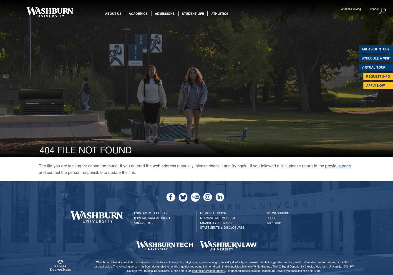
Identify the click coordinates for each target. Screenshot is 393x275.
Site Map (274, 222)
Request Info (378, 76)
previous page (338, 165)
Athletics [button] (219, 13)
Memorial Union (213, 213)
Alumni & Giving (351, 9)
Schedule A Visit (376, 58)
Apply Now (375, 85)
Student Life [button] (193, 13)
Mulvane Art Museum (217, 218)
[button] (382, 11)
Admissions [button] (165, 13)
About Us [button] (113, 13)
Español (373, 9)
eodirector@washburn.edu (208, 271)
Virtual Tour (373, 67)
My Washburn (278, 213)
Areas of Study (375, 49)
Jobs (271, 218)
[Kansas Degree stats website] (60, 267)
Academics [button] (138, 13)
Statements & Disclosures (222, 227)
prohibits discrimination (137, 262)
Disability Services (216, 222)
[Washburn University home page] (50, 12)
